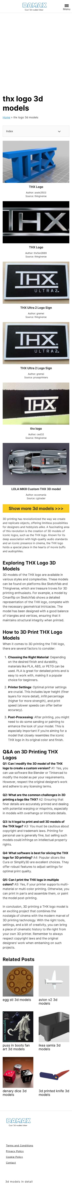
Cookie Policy (14, 1156)
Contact (11, 1162)
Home (6, 117)
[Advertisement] (36, 51)
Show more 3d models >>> (36, 508)
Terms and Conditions (19, 1145)
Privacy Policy (15, 1151)
